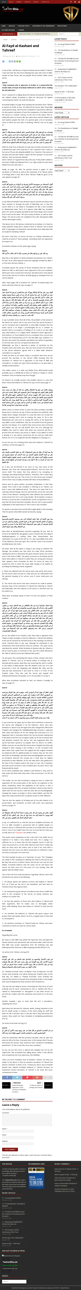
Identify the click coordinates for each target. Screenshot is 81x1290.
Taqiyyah (27, 2)
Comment (5, 1113)
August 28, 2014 (10, 56)
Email (4, 1135)
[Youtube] (79, 2)
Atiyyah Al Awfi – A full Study (64, 92)
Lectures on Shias (8, 30)
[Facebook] (71, 2)
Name (4, 1129)
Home (3, 26)
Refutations (62, 26)
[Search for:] (68, 34)
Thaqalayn (19, 832)
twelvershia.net (23, 56)
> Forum (21, 30)
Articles (12, 26)
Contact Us (45, 2)
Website (5, 1141)
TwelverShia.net (10, 1180)
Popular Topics (23, 26)
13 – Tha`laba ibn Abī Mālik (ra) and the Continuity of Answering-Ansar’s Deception (67, 61)
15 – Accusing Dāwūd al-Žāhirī (65, 44)
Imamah (19, 2)
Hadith (11, 2)
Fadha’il (35, 2)
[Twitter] (75, 2)
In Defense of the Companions (43, 26)
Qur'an (33, 56)
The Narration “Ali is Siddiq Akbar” (66, 86)
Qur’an (4, 2)
